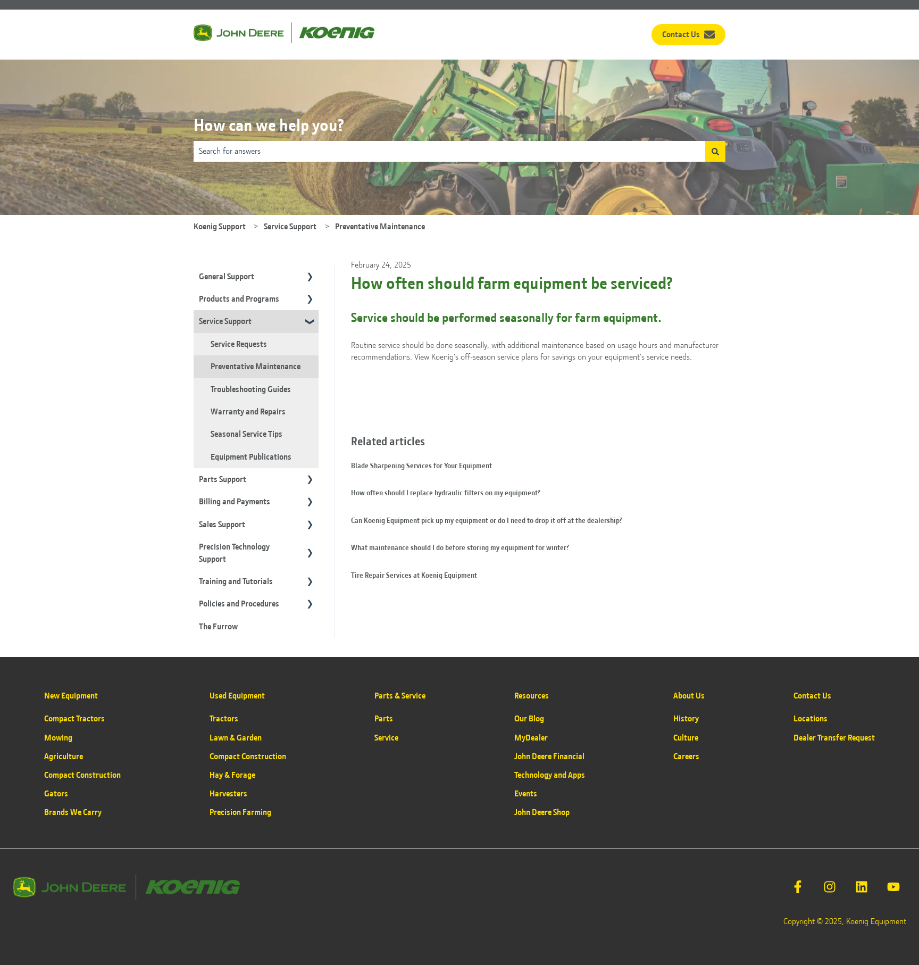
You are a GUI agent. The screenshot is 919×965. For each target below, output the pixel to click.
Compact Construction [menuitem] (82, 775)
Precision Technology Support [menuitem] (234, 552)
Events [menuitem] (525, 793)
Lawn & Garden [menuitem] (236, 738)
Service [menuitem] (386, 738)
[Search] (715, 151)
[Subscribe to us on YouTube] (893, 887)
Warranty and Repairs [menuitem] (248, 412)
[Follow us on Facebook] (798, 887)
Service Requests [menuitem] (239, 344)
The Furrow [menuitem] (218, 626)
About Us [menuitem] (689, 696)
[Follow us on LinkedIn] (861, 887)
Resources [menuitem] (531, 696)
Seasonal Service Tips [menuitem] (246, 434)
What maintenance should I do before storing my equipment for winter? (460, 547)
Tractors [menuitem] (224, 718)
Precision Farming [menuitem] (240, 812)
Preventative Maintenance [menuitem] (255, 366)
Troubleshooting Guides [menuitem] (251, 389)
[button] (310, 277)
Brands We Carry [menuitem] (73, 812)
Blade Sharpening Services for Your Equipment (421, 465)
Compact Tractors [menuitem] (74, 718)
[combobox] (449, 151)
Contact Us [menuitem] (812, 696)
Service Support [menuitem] (225, 321)
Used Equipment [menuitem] (237, 696)
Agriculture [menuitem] (63, 756)
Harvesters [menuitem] (228, 793)
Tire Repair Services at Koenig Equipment (414, 575)
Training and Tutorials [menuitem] (236, 581)
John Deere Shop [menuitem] (542, 812)
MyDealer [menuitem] (531, 738)
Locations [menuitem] (810, 718)
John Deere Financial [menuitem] (549, 756)
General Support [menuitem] (226, 276)
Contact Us (681, 34)
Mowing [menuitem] (58, 738)
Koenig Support (220, 226)
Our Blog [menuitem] (529, 718)
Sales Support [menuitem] (222, 524)
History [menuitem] (686, 718)
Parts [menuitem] (383, 718)
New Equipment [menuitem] (71, 696)
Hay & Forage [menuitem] (232, 775)
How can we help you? (269, 125)
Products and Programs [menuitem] (239, 299)
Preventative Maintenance (380, 226)
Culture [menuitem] (685, 738)
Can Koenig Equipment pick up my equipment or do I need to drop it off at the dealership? (486, 520)
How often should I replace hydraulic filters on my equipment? (445, 492)
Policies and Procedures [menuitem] (239, 604)
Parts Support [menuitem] (222, 479)
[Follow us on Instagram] (829, 887)
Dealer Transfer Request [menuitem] (834, 738)
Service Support (290, 226)
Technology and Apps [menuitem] (549, 775)
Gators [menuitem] (56, 793)
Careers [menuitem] (686, 756)
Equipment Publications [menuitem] (251, 457)
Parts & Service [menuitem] (399, 696)
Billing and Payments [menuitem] (234, 501)
